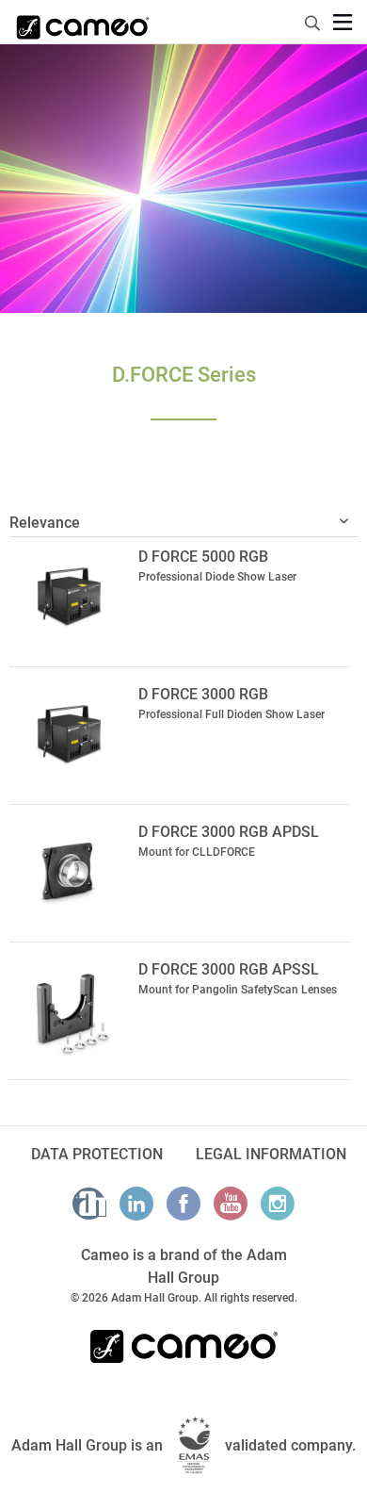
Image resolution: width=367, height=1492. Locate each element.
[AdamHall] (89, 1204)
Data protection (97, 1154)
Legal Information (271, 1154)
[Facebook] (183, 1204)
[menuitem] (313, 20)
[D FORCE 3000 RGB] (69, 733)
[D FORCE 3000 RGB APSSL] (69, 1008)
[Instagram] (278, 1204)
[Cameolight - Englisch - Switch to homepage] (82, 21)
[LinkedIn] (136, 1204)
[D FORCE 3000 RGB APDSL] (69, 871)
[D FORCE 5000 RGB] (69, 596)
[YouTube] (230, 1204)
